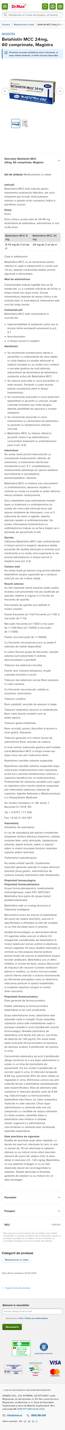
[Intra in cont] (53, 6)
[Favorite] (45, 6)
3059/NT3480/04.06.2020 (31, 1409)
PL (33, 1421)
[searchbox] (32, 15)
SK (29, 1421)
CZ (25, 1421)
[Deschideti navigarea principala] (5, 6)
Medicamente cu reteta (16, 1259)
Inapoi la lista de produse (17, 1288)
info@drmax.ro (14, 1415)
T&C (21, 1318)
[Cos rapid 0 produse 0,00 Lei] (60, 6)
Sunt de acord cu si (27, 1318)
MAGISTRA (8, 33)
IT (36, 1421)
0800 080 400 (38, 1415)
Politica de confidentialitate (36, 1318)
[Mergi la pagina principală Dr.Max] (18, 6)
